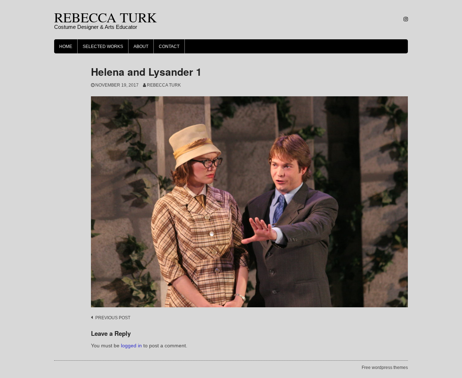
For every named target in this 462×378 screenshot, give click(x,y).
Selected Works (103, 46)
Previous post (112, 317)
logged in (131, 345)
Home (65, 46)
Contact (169, 46)
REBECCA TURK (105, 17)
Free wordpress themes (385, 367)
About (141, 46)
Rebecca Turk (164, 85)
